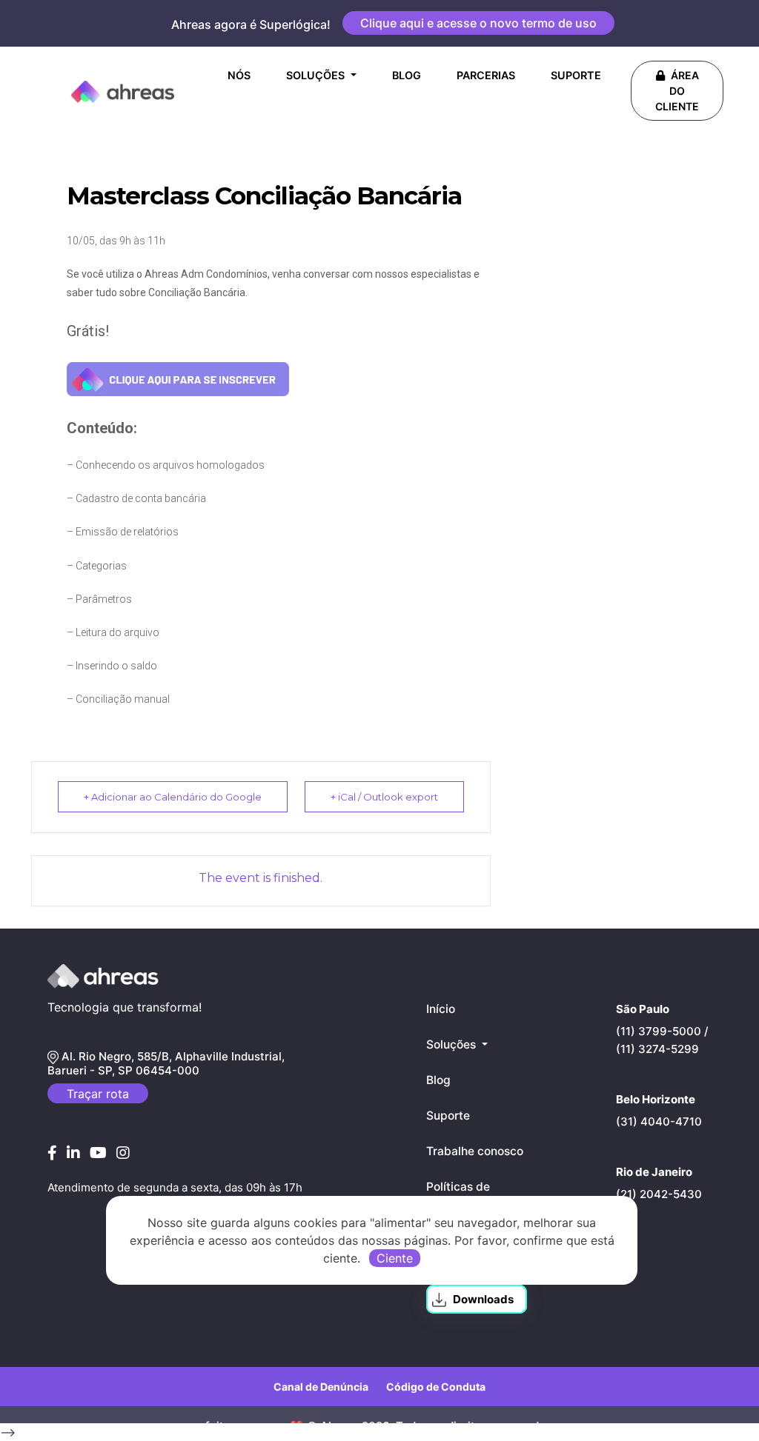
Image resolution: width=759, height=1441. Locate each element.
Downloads (483, 1299)
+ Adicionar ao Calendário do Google (173, 797)
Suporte (448, 1116)
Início (440, 1009)
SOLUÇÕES (317, 75)
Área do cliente (677, 91)
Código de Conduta (435, 1386)
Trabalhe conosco (474, 1151)
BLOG (406, 75)
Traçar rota (98, 1093)
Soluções (452, 1044)
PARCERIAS (486, 75)
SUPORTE (576, 75)
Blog (438, 1080)
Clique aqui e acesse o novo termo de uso (478, 23)
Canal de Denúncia (321, 1386)
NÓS (242, 74)
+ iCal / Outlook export (384, 797)
